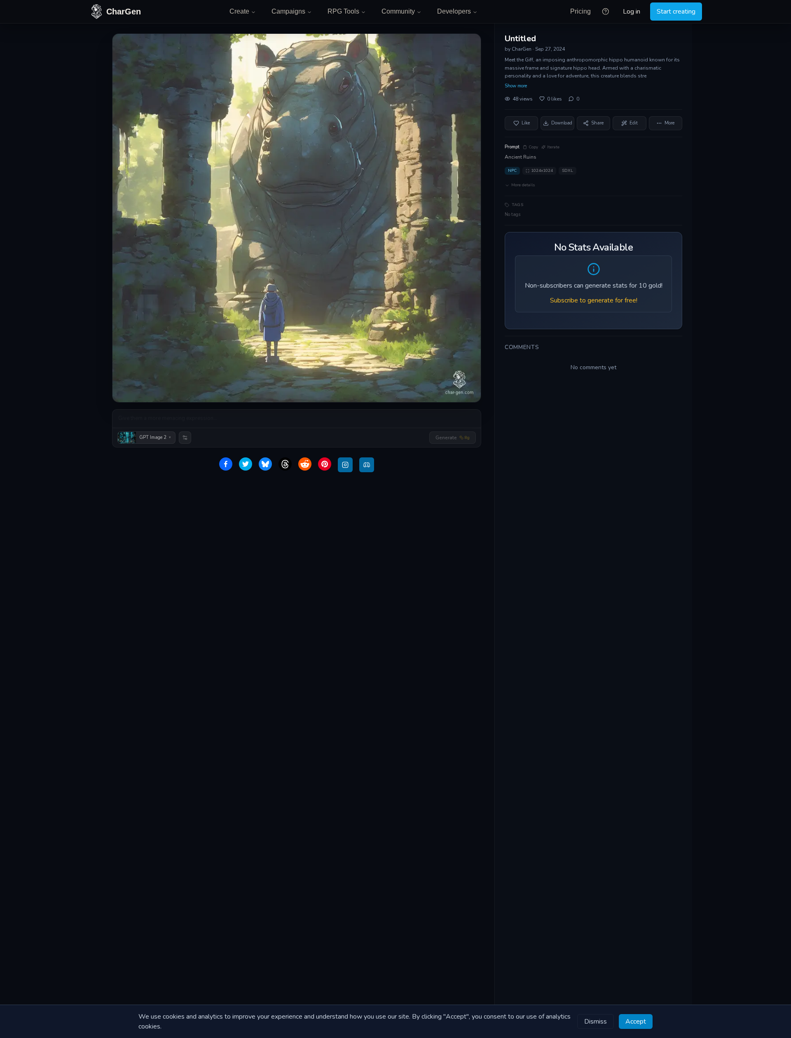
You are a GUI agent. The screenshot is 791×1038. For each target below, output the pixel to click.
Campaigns (288, 11)
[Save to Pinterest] (324, 464)
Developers (454, 11)
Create (239, 11)
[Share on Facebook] (225, 464)
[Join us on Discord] (366, 464)
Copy (533, 147)
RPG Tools (343, 11)
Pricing (580, 11)
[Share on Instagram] (345, 464)
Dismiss (595, 1021)
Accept (635, 1021)
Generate (452, 437)
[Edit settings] (185, 437)
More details (523, 185)
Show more (516, 86)
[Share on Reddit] (304, 464)
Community (398, 11)
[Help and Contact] (606, 11)
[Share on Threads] (285, 464)
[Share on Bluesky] (265, 464)
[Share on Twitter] (245, 464)
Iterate (553, 147)
